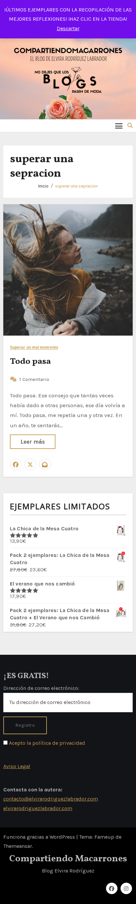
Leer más (32, 441)
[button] (130, 126)
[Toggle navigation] (119, 125)
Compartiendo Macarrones (68, 858)
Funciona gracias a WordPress (39, 837)
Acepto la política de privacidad (46, 742)
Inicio (43, 186)
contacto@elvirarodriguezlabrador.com (50, 799)
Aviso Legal (16, 766)
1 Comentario (34, 379)
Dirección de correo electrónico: (41, 688)
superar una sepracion (76, 186)
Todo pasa (30, 361)
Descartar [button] (68, 28)
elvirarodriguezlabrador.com (37, 808)
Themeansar (17, 846)
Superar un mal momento (34, 347)
